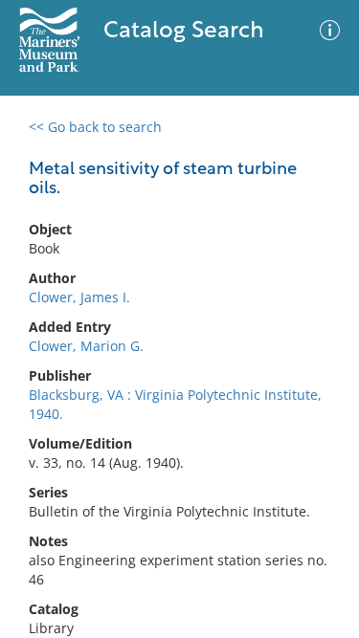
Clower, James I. (79, 297)
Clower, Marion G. (86, 346)
